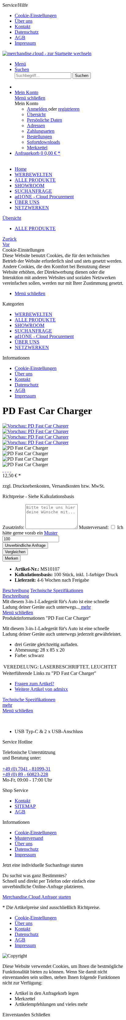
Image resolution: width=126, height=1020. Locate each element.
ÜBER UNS (27, 341)
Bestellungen (39, 136)
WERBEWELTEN (33, 314)
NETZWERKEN (32, 347)
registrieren (69, 109)
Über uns (23, 21)
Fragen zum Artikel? (34, 683)
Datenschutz (27, 32)
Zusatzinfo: (13, 527)
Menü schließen (30, 98)
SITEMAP (25, 806)
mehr (85, 607)
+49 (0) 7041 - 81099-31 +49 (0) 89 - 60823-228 (26, 771)
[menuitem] (69, 15)
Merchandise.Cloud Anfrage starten (36, 897)
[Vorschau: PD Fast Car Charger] (35, 425)
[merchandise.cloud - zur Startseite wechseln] (46, 53)
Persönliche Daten (44, 120)
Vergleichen (15, 552)
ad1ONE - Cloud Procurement (44, 336)
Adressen (36, 125)
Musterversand (29, 838)
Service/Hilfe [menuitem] (29, 24)
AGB (20, 37)
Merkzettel (37, 147)
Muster (50, 532)
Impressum (25, 43)
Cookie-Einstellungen (36, 15)
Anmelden (37, 109)
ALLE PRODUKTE (35, 319)
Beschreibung (15, 590)
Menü (20, 64)
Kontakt (22, 26)
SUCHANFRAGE (33, 330)
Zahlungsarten (40, 131)
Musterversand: (94, 527)
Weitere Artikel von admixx (41, 689)
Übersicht (36, 114)
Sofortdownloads (43, 142)
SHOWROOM (29, 325)
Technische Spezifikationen (56, 590)
